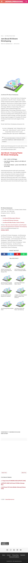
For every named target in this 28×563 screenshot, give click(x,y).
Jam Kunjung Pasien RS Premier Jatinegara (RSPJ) (20, 270)
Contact (8, 555)
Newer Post (4, 472)
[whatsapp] (24, 254)
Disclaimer (23, 555)
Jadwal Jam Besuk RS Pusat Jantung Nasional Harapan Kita (6, 270)
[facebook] (4, 254)
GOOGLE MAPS (5, 230)
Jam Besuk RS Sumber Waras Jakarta (20, 283)
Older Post (24, 472)
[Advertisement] (14, 19)
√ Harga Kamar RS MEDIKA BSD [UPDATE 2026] (14, 480)
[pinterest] (17, 254)
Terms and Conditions (14, 556)
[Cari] (26, 2)
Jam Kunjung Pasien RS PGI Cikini (7, 309)
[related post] (7, 264)
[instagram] (11, 550)
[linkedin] (17, 550)
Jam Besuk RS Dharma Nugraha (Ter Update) (6, 295)
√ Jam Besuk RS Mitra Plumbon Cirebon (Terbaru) (13, 222)
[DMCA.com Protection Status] (5, 544)
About (3, 555)
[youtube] (21, 550)
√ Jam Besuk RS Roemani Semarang (10, 220)
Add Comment (16, 43)
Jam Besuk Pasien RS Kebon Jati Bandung (19, 309)
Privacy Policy (15, 555)
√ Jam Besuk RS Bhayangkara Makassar (11, 218)
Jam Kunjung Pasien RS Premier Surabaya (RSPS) (6, 283)
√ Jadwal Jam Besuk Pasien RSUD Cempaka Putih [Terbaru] (21, 296)
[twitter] (10, 254)
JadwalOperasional (14, 1)
